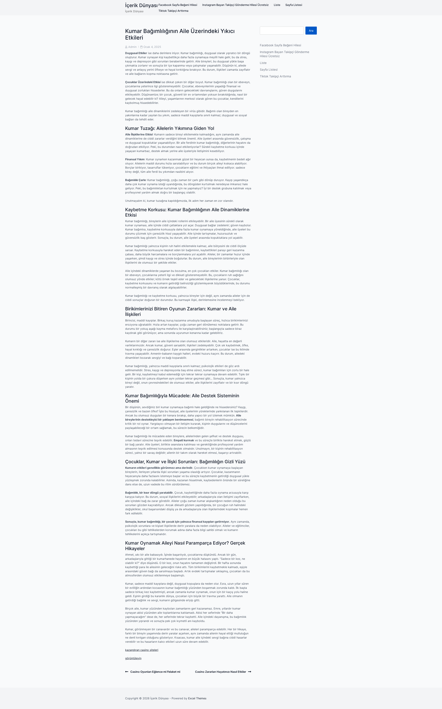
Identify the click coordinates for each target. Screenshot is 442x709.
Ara (311, 30)
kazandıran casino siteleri (141, 650)
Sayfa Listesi (293, 5)
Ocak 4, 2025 (152, 47)
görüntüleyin (133, 658)
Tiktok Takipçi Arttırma (173, 10)
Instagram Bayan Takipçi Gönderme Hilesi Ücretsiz (235, 5)
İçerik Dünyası (141, 5)
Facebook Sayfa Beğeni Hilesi (177, 5)
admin (132, 47)
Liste (277, 5)
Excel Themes (197, 698)
